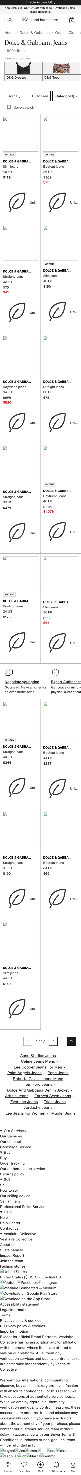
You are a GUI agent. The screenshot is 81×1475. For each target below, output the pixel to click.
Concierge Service (15, 1147)
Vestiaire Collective (20, 1233)
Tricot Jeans (55, 1102)
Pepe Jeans (58, 1073)
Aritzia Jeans (16, 1096)
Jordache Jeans (38, 1107)
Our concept (10, 1141)
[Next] (53, 1041)
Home (9, 32)
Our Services (15, 1130)
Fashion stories (13, 1266)
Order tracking (12, 1163)
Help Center (10, 1223)
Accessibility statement (19, 1304)
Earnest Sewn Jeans (52, 1096)
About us (7, 1244)
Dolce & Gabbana (35, 32)
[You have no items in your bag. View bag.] (72, 20)
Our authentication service (22, 1168)
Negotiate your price (22, 681)
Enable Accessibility (40, 2)
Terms (5, 1315)
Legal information (15, 1309)
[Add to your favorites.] (35, 161)
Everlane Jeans (24, 1102)
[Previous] (27, 1041)
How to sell (9, 1190)
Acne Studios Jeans (38, 1056)
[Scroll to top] (71, 1041)
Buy (7, 1152)
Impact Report (12, 1255)
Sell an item (10, 1201)
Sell (7, 1179)
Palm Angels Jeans (24, 1073)
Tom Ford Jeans (38, 1084)
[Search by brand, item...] (9, 20)
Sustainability (11, 1250)
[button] (72, 20)
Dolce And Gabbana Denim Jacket (38, 1090)
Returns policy (12, 1174)
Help (8, 1212)
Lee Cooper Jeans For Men (38, 1067)
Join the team (11, 1261)
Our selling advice (15, 1195)
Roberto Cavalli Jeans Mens (38, 1079)
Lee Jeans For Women (25, 1113)
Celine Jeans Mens (38, 1061)
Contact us (9, 1228)
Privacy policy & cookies (20, 1320)
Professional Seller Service (22, 1206)
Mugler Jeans (63, 1113)
